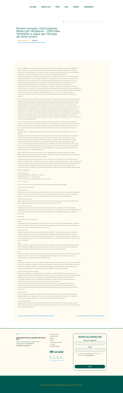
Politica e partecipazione (31, 42)
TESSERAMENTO (88, 7)
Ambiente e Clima (21, 42)
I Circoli (52, 340)
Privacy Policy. (90, 355)
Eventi (58, 7)
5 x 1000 (52, 344)
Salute (38, 42)
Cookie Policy (54, 336)
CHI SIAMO (33, 7)
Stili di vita (43, 42)
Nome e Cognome (90, 340)
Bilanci (52, 338)
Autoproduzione (55, 346)
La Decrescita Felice (56, 342)
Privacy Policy (54, 334)
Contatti (76, 7)
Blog (66, 7)
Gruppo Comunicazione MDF (23, 40)
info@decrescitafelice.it (23, 345)
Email (90, 347)
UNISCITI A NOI (46, 7)
